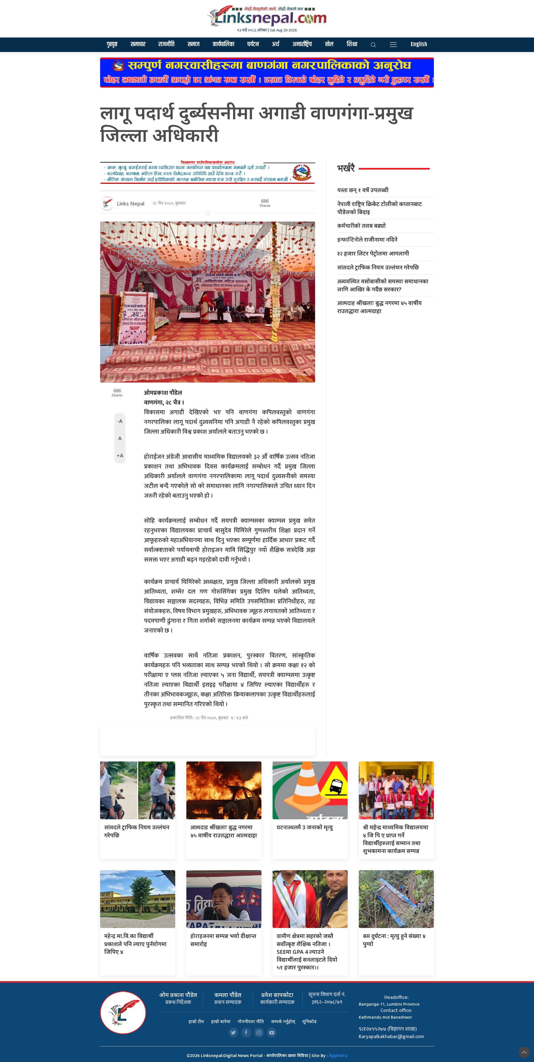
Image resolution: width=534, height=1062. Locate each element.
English (419, 44)
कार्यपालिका (223, 44)
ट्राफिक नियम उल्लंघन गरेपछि (378, 268)
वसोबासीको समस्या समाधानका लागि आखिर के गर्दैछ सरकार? (382, 285)
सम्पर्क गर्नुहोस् (283, 1021)
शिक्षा (352, 44)
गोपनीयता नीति (251, 1021)
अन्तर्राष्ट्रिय (302, 44)
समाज (193, 44)
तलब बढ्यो (361, 226)
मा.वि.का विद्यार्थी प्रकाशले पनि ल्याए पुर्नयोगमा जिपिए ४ (135, 944)
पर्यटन (253, 44)
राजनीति (166, 44)
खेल (329, 44)
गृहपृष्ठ (112, 44)
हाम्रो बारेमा (221, 1021)
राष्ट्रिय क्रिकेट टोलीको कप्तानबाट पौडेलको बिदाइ (379, 208)
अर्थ (275, 44)
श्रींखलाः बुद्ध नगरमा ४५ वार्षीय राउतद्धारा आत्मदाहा (379, 307)
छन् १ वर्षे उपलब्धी (363, 190)
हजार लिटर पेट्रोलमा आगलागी (373, 254)
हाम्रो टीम (196, 1021)
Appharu (338, 1055)
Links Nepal (130, 203)
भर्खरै (346, 168)
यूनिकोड (309, 1021)
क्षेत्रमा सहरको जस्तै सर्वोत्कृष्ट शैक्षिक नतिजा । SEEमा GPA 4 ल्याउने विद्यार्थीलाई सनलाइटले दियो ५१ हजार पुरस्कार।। (307, 951)
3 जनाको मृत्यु (305, 827)
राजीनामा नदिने (367, 240)
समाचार (138, 44)
